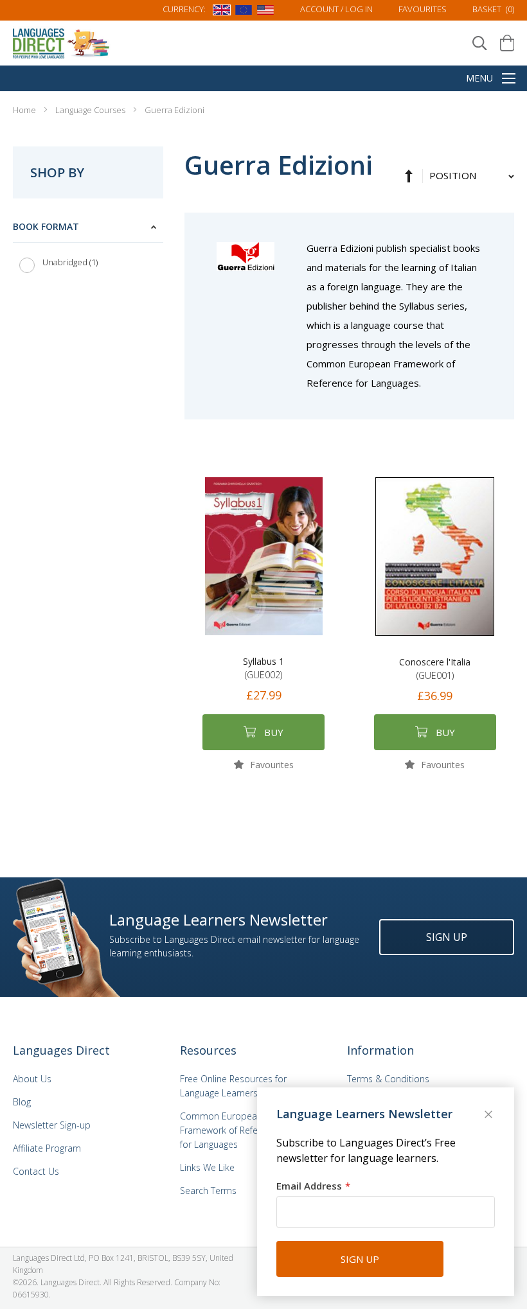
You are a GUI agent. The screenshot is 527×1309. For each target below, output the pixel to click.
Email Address (309, 1185)
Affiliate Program (47, 1148)
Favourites (422, 9)
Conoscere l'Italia (434, 668)
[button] (264, 764)
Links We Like (207, 1167)
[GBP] (222, 12)
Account (336, 9)
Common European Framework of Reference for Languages (230, 1130)
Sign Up (446, 937)
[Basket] (507, 43)
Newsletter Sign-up (52, 1125)
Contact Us (36, 1171)
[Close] (489, 1115)
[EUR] (244, 12)
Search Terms (208, 1190)
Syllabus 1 (263, 668)
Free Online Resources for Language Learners (233, 1086)
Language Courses (91, 110)
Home (25, 110)
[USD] (265, 12)
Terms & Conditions (388, 1079)
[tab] (88, 247)
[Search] (479, 43)
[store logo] (62, 42)
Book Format (46, 226)
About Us (32, 1079)
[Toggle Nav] (508, 80)
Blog (22, 1102)
